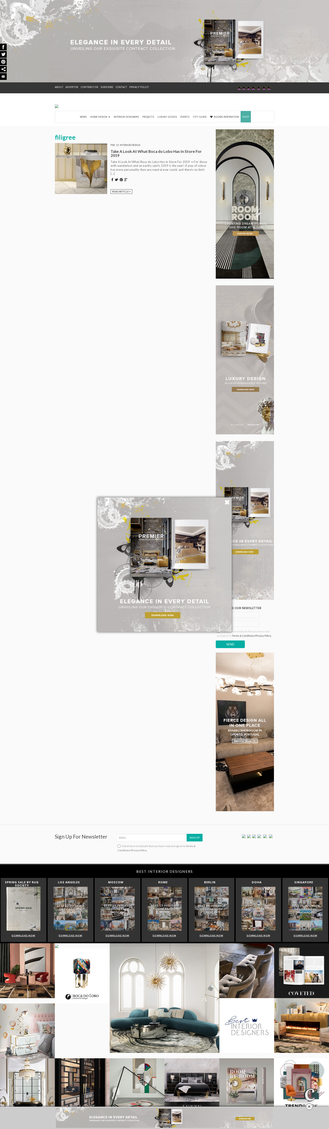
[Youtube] (259, 836)
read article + (121, 191)
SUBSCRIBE (106, 87)
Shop (245, 116)
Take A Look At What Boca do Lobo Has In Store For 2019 (156, 153)
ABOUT (59, 87)
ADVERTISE (72, 87)
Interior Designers (126, 116)
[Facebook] (244, 836)
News (83, 116)
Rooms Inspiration (226, 116)
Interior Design (130, 144)
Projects (148, 116)
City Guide (200, 116)
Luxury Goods (167, 116)
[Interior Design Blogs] (56, 106)
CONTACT (121, 87)
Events (184, 116)
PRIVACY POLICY (139, 87)
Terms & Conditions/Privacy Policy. (251, 635)
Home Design (99, 116)
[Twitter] (249, 836)
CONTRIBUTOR (89, 87)
